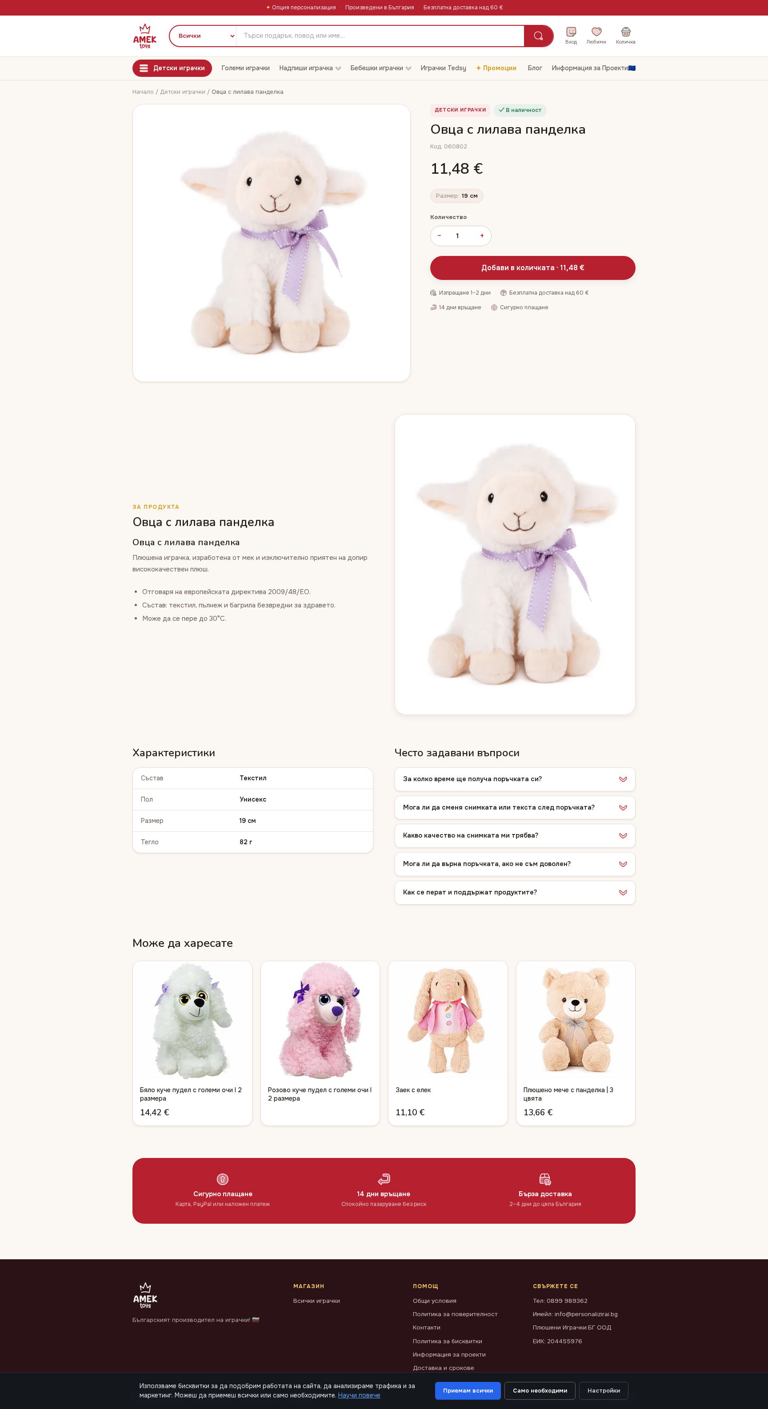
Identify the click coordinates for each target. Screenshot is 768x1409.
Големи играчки (246, 68)
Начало (143, 92)
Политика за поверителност (455, 1314)
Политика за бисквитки (447, 1341)
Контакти (426, 1327)
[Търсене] (538, 36)
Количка (626, 42)
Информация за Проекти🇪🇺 (594, 68)
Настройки (604, 1390)
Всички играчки (316, 1301)
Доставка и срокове (443, 1368)
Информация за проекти (449, 1354)
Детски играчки (183, 92)
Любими (596, 42)
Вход (571, 42)
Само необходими (540, 1390)
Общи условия (434, 1301)
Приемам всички (468, 1390)
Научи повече (359, 1395)
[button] (515, 779)
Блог (535, 68)
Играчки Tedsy (443, 68)
